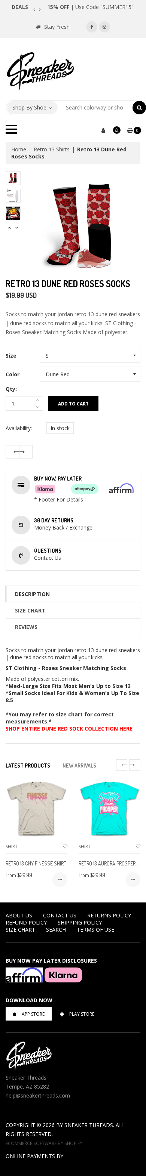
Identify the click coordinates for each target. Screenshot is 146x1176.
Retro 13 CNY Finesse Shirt (36, 863)
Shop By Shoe (29, 107)
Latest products (28, 765)
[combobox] (95, 108)
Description (32, 594)
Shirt (12, 846)
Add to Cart (73, 404)
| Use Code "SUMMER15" (90, 6)
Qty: (11, 388)
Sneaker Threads (88, 1125)
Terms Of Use (95, 929)
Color (12, 374)
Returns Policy (109, 915)
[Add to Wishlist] (65, 846)
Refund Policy (26, 922)
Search (56, 929)
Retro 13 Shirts (52, 149)
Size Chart (30, 610)
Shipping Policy (80, 922)
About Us (19, 915)
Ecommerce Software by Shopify (44, 1143)
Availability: (19, 428)
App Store (33, 1014)
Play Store (81, 1014)
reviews (26, 626)
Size (11, 355)
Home (18, 149)
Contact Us (59, 915)
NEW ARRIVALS (79, 765)
